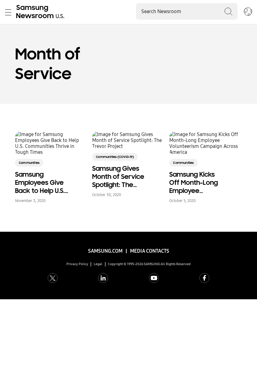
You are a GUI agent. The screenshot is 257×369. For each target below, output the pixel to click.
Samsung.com (105, 251)
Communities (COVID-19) (115, 157)
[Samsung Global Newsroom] (248, 12)
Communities (29, 163)
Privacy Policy (77, 264)
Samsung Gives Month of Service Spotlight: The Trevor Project (118, 176)
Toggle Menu (8, 12)
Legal (98, 264)
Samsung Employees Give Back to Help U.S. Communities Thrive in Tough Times (40, 182)
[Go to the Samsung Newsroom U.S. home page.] (41, 12)
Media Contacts (149, 251)
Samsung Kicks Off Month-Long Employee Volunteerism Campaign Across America (196, 182)
